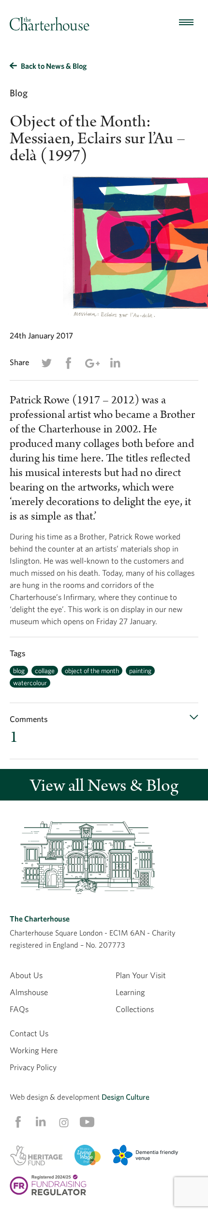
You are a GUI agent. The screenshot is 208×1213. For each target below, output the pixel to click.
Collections (135, 1008)
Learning (130, 992)
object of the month (92, 671)
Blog (19, 92)
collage (45, 671)
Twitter (46, 363)
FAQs (19, 1008)
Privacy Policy (33, 1067)
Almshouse (29, 992)
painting (140, 671)
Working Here (34, 1050)
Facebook (68, 363)
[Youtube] (87, 1122)
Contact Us (29, 1033)
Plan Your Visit (141, 975)
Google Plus (92, 363)
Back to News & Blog (54, 65)
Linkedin (115, 362)
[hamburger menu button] (186, 23)
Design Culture (125, 1096)
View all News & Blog (104, 785)
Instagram (64, 1122)
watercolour (30, 683)
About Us (26, 975)
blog (19, 671)
